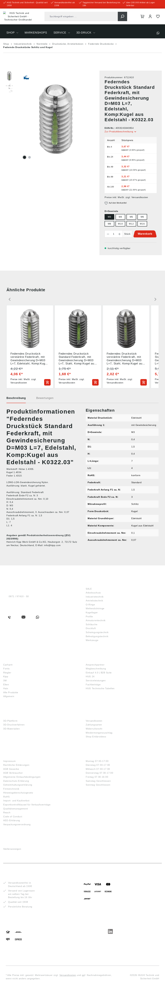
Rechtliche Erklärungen (16, 765)
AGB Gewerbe (11, 769)
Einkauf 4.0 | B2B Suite (99, 672)
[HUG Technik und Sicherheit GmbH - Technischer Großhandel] (18, 16)
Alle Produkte (10, 692)
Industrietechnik (95, 596)
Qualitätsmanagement (15, 808)
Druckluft (91, 628)
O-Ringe (90, 604)
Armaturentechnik (96, 620)
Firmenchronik (11, 789)
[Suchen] (122, 16)
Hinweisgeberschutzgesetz (18, 792)
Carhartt (8, 664)
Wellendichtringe (95, 608)
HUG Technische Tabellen (100, 688)
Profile (89, 616)
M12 (131, 223)
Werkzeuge (92, 640)
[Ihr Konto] (150, 16)
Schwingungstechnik (97, 632)
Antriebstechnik (94, 600)
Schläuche (91, 624)
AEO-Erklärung (11, 820)
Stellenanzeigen (12, 849)
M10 (120, 223)
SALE (89, 588)
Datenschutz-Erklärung (16, 781)
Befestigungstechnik (97, 636)
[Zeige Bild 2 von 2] (29, 157)
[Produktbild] (56, 119)
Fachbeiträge (93, 684)
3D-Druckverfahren (14, 724)
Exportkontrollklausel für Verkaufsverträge (26, 804)
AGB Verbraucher (13, 773)
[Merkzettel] (158, 16)
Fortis (6, 668)
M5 (131, 216)
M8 (109, 223)
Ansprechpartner (95, 664)
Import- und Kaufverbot (16, 800)
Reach (6, 812)
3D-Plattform (10, 720)
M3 (109, 216)
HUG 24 (90, 676)
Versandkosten (94, 720)
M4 (120, 216)
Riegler (7, 672)
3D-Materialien (11, 728)
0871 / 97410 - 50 (19, 596)
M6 (142, 216)
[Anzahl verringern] (108, 233)
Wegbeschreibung (96, 668)
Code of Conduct (12, 816)
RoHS (6, 796)
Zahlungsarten (94, 724)
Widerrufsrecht (94, 728)
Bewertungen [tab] (44, 398)
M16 (142, 223)
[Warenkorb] (142, 16)
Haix (5, 688)
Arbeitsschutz (93, 592)
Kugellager (92, 612)
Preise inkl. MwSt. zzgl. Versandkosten (126, 197)
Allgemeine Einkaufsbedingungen (22, 777)
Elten (6, 684)
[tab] (16, 399)
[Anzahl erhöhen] (119, 233)
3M (5, 680)
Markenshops (14, 659)
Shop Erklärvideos (96, 736)
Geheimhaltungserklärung (17, 784)
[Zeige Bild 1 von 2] (24, 157)
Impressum (9, 761)
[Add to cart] (47, 382)
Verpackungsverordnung (17, 824)
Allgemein (8, 696)
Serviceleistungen (96, 680)
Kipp (5, 676)
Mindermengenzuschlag (99, 732)
